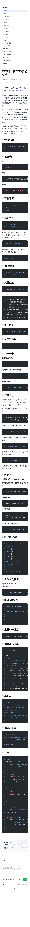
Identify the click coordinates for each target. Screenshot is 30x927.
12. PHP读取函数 (7, 43)
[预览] (13, 880)
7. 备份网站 (6, 28)
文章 (20, 79)
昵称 (4, 857)
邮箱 (4, 860)
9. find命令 (5, 34)
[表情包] (9, 880)
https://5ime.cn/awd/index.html (17, 845)
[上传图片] (11, 880)
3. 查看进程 (6, 16)
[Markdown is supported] (4, 880)
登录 (20, 879)
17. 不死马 (5, 57)
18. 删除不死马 (6, 60)
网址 (4, 863)
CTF (3, 82)
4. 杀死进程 (6, 19)
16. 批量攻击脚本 (7, 54)
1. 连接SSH (5, 11)
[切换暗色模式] (27, 2)
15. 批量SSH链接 (7, 52)
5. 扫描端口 (6, 22)
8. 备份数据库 (6, 31)
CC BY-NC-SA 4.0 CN (20, 847)
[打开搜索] (23, 2)
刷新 (15, 888)
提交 (25, 879)
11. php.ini (5, 40)
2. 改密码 (5, 14)
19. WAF (5, 63)
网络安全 (8, 82)
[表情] (6, 880)
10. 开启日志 (6, 37)
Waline (24, 891)
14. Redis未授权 (7, 49)
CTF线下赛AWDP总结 (17, 90)
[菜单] (2, 2)
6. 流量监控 (6, 25)
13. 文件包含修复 (7, 46)
